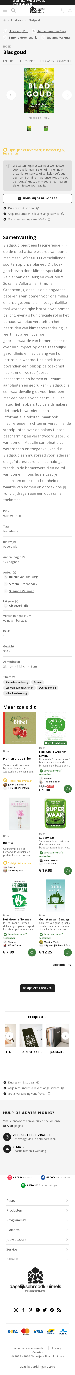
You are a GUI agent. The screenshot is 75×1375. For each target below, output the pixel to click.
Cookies (37, 1352)
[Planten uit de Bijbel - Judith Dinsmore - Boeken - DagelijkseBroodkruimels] (19, 728)
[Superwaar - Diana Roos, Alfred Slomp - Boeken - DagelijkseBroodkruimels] (55, 814)
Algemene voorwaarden (29, 1348)
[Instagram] (16, 1310)
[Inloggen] (61, 10)
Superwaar (46, 838)
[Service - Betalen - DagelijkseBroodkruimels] (12, 1332)
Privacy (56, 1348)
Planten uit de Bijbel (17, 758)
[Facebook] (23, 1310)
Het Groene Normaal (17, 919)
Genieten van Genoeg (54, 919)
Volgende (58, 965)
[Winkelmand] (70, 10)
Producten (17, 20)
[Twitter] (45, 1310)
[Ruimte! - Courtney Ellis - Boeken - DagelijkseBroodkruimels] (19, 814)
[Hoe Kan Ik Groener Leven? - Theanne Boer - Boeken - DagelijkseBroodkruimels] (55, 728)
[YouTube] (38, 1310)
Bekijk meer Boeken (37, 988)
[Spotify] (52, 1310)
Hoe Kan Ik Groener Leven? (52, 754)
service (8, 1126)
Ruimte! (8, 842)
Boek (7, 46)
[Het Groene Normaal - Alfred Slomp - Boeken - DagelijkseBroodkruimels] (19, 895)
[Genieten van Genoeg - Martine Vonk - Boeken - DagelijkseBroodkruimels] (55, 895)
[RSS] (59, 1310)
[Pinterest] (30, 1310)
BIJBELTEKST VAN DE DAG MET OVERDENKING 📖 (30, 2)
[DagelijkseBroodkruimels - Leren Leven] (4, 20)
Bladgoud (34, 20)
